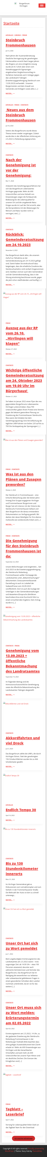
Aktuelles (9, 35)
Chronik (17, 35)
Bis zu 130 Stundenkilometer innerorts (22, 868)
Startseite (11, 23)
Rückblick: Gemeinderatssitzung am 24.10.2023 (25, 239)
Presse (24, 35)
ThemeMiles (37, 1151)
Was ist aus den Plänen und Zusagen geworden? (23, 479)
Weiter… (10, 93)
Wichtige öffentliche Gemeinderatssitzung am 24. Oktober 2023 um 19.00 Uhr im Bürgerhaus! (25, 380)
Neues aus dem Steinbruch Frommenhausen (21, 114)
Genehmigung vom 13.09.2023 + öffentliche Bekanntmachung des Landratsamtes (23, 661)
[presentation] (23, 305)
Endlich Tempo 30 (21, 809)
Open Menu (42, 5)
